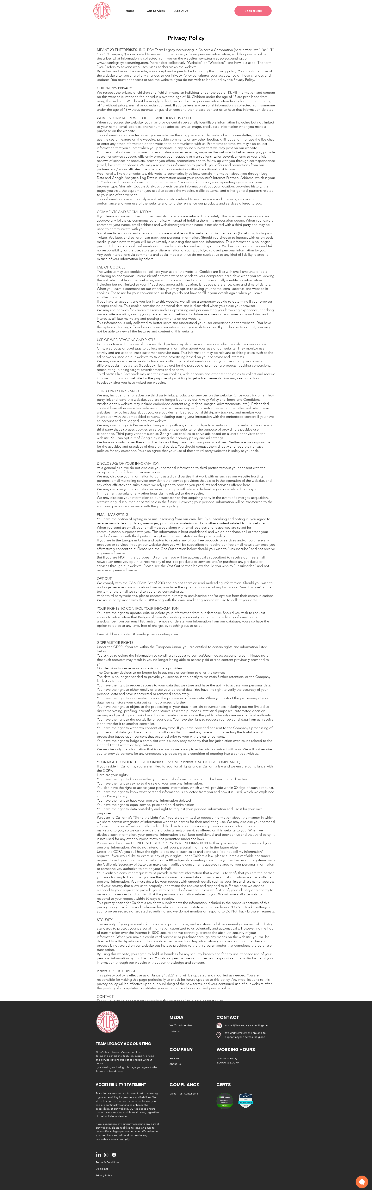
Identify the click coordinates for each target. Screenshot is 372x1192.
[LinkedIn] (98, 1155)
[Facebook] (114, 1155)
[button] (155, 11)
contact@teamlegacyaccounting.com (149, 634)
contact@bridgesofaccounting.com (185, 860)
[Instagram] (106, 1155)
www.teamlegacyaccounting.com (224, 58)
